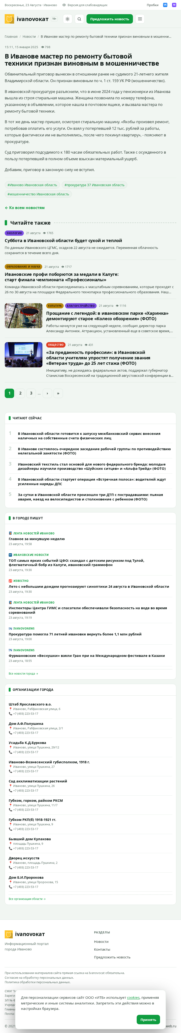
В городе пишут (28, 518)
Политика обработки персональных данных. (37, 982)
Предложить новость (112, 957)
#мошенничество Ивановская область (38, 194)
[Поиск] (79, 19)
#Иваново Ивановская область (32, 185)
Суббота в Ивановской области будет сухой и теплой (63, 240)
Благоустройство (81, 305)
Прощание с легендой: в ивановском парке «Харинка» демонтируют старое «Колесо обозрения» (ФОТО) (107, 315)
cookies (133, 997)
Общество (56, 344)
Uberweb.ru (167, 1026)
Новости (29, 36)
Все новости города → (23, 673)
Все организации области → (27, 899)
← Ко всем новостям (25, 207)
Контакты (102, 949)
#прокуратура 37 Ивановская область (94, 185)
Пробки (152, 5)
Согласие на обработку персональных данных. (39, 977)
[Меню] (140, 19)
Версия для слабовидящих (87, 5)
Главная (11, 36)
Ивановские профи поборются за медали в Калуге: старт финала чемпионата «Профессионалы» (62, 276)
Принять (148, 1019)
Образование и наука (23, 266)
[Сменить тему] (67, 19)
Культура (55, 305)
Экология (14, 233)
